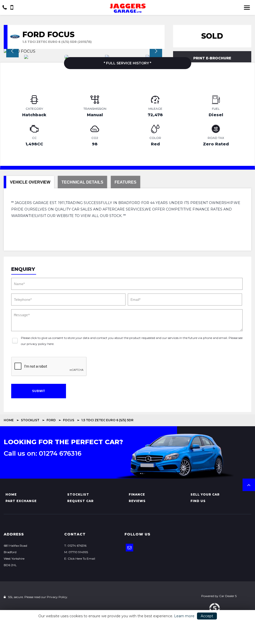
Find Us (198, 501)
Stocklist (30, 420)
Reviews (137, 501)
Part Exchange (21, 501)
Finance (137, 494)
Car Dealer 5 (228, 596)
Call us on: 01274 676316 (42, 453)
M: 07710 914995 (76, 552)
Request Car (80, 501)
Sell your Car (205, 494)
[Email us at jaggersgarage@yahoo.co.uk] (129, 547)
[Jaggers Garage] (127, 8)
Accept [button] (207, 616)
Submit (38, 391)
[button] (249, 485)
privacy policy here (40, 344)
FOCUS (68, 420)
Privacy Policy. (57, 597)
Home (9, 420)
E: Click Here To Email (79, 558)
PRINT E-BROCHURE (212, 58)
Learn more (184, 616)
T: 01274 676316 (75, 545)
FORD (51, 420)
